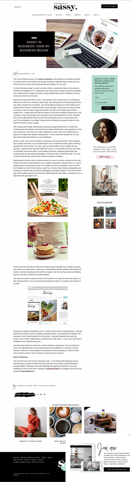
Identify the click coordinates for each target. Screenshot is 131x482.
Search (17, 7)
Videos (44, 457)
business (21, 385)
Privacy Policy (38, 462)
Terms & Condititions (22, 462)
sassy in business (40, 385)
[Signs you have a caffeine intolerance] (65, 422)
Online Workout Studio (30, 457)
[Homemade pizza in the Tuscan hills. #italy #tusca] (99, 224)
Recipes (16, 457)
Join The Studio (109, 6)
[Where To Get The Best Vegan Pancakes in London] (100, 422)
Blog (34, 38)
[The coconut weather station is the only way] (111, 224)
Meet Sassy (105, 157)
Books (33, 460)
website (52, 385)
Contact (40, 460)
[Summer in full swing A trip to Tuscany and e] (111, 212)
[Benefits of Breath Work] (31, 422)
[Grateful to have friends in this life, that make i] (99, 212)
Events (27, 460)
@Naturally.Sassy (53, 369)
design (29, 385)
